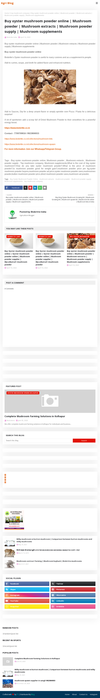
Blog (33, 694)
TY (17, 694)
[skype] (27, 589)
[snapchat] (27, 606)
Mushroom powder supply (81, 179)
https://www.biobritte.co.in (17, 128)
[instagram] (27, 595)
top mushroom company (20, 13)
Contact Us (83, 694)
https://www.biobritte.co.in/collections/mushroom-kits (28, 139)
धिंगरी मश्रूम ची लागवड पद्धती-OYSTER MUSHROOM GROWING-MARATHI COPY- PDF (48, 550)
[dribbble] (73, 606)
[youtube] (27, 601)
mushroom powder (62, 179)
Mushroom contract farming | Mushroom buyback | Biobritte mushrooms (49, 561)
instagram (93, 694)
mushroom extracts (46, 179)
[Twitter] (25, 188)
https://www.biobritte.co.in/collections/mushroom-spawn (30, 144)
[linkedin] (73, 601)
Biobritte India (12, 37)
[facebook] (27, 584)
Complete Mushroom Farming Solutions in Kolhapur (35, 416)
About (74, 694)
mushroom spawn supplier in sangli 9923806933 (35, 680)
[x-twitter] (73, 584)
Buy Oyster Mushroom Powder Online (24, 179)
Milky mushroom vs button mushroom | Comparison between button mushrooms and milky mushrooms (54, 540)
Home (7, 13)
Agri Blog (7, 3)
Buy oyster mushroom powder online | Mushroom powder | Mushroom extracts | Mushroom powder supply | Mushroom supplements (81, 256)
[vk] (73, 595)
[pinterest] (73, 589)
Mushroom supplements (14, 181)
